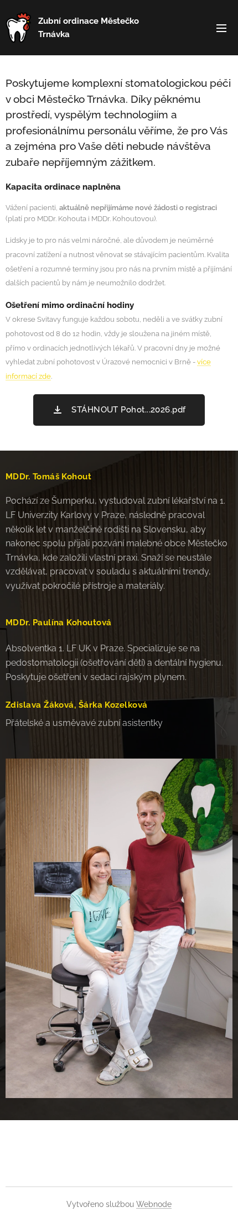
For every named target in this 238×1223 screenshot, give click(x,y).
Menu (221, 28)
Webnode (154, 1204)
